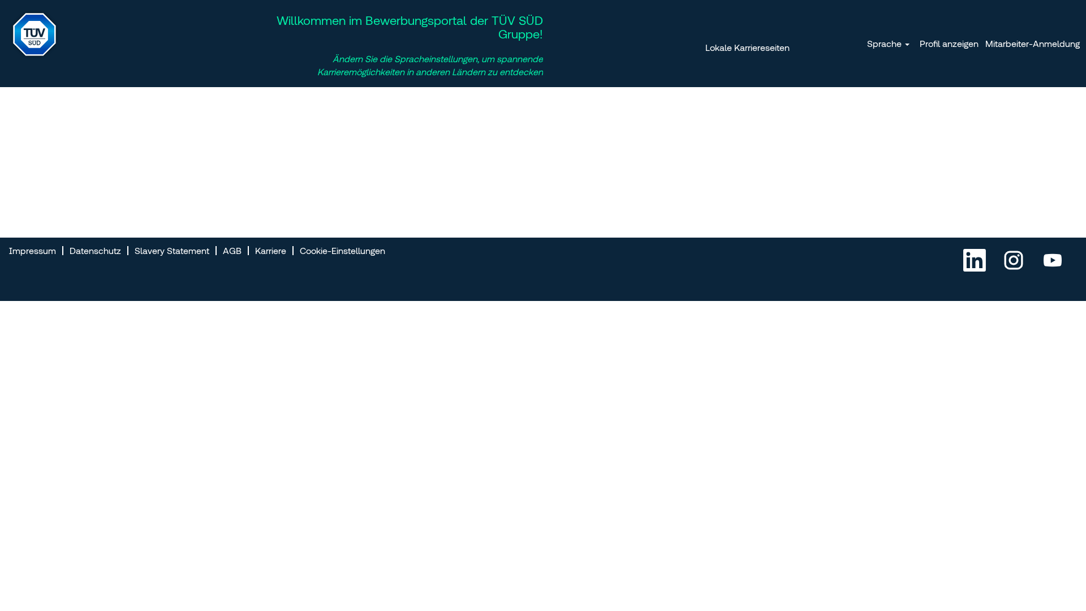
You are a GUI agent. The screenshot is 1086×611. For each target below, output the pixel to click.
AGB (232, 251)
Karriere (270, 251)
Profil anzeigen (949, 43)
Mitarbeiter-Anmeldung (1032, 43)
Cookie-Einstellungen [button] (342, 251)
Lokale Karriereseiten (747, 47)
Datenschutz (95, 251)
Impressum (32, 251)
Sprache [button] (885, 43)
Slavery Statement (172, 251)
